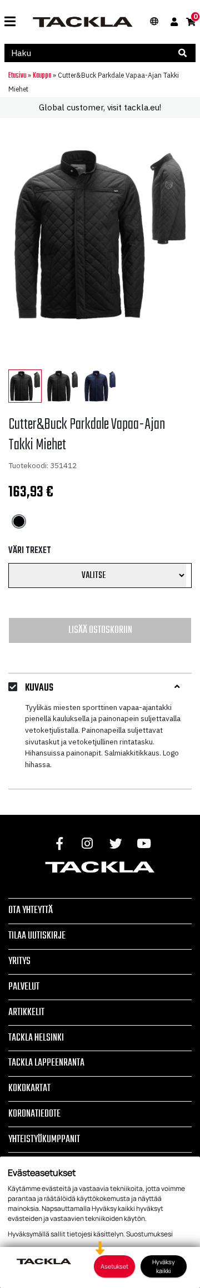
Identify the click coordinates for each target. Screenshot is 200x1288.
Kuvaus (39, 688)
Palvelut (23, 987)
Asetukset (114, 1266)
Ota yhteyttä (30, 910)
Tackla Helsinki (36, 1038)
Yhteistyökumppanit (44, 1139)
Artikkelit (26, 1012)
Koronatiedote (34, 1114)
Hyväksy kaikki (163, 1266)
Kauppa (42, 75)
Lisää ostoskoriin (100, 630)
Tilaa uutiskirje (37, 936)
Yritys (19, 961)
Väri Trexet (29, 551)
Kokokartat (29, 1088)
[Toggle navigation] (10, 22)
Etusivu (17, 75)
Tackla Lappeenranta (46, 1063)
